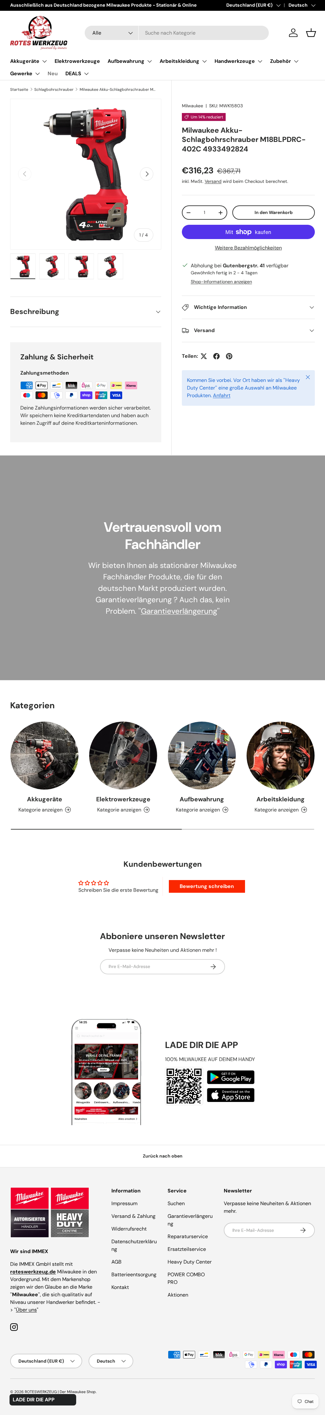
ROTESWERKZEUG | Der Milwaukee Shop (60, 1391)
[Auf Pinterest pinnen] (229, 356)
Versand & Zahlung (133, 1216)
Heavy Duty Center (190, 1261)
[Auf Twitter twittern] (203, 356)
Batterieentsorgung (133, 1274)
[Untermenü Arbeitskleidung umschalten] (204, 61)
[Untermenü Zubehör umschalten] (296, 61)
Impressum (124, 1203)
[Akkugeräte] (44, 756)
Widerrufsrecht (129, 1228)
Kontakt (120, 1287)
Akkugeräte (24, 61)
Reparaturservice (188, 1236)
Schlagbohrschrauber (54, 89)
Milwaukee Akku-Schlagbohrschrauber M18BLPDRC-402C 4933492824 (118, 89)
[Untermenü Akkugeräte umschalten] (44, 61)
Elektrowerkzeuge (77, 61)
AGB (116, 1261)
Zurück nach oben (162, 1156)
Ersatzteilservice (187, 1249)
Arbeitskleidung (179, 61)
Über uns (26, 1309)
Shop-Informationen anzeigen (221, 281)
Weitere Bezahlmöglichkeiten (248, 247)
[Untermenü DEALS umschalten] (86, 73)
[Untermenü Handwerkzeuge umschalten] (260, 61)
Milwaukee (192, 106)
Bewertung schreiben (207, 886)
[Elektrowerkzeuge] (123, 756)
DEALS (73, 73)
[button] (311, 33)
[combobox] (177, 33)
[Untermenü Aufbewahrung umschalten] (149, 61)
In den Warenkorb (274, 212)
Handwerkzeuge (235, 61)
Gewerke (21, 73)
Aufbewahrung (126, 61)
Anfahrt (221, 395)
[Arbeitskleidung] (281, 756)
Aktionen (178, 1295)
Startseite (19, 89)
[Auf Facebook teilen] (216, 356)
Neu (53, 73)
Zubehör (280, 61)
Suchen (176, 1203)
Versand (213, 181)
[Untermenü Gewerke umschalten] (37, 73)
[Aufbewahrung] (202, 756)
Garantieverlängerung (179, 611)
